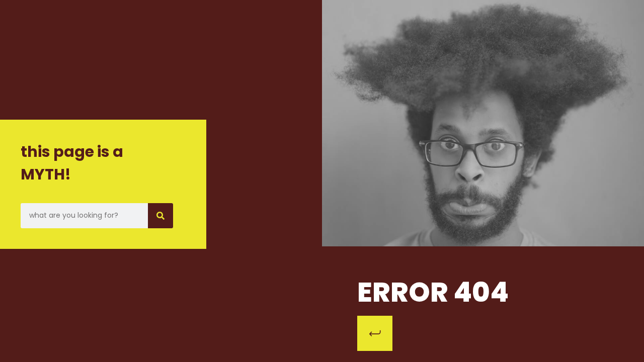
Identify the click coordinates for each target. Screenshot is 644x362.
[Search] (160, 215)
